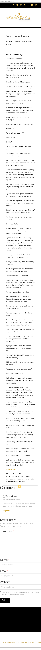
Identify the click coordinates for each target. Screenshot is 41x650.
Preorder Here (11, 469)
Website (5, 582)
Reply (5, 511)
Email (4, 570)
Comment (7, 531)
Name (4, 559)
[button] (34, 17)
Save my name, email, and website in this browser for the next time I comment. (20, 593)
